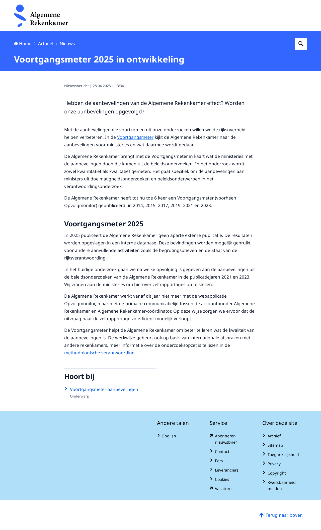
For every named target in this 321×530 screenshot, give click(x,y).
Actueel (45, 43)
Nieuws (67, 43)
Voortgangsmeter (135, 137)
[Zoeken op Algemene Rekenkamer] (301, 44)
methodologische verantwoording (99, 353)
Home (25, 43)
